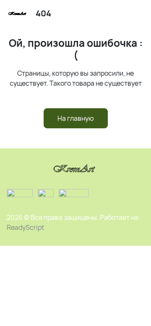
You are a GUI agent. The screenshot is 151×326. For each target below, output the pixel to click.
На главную (75, 118)
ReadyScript (25, 227)
